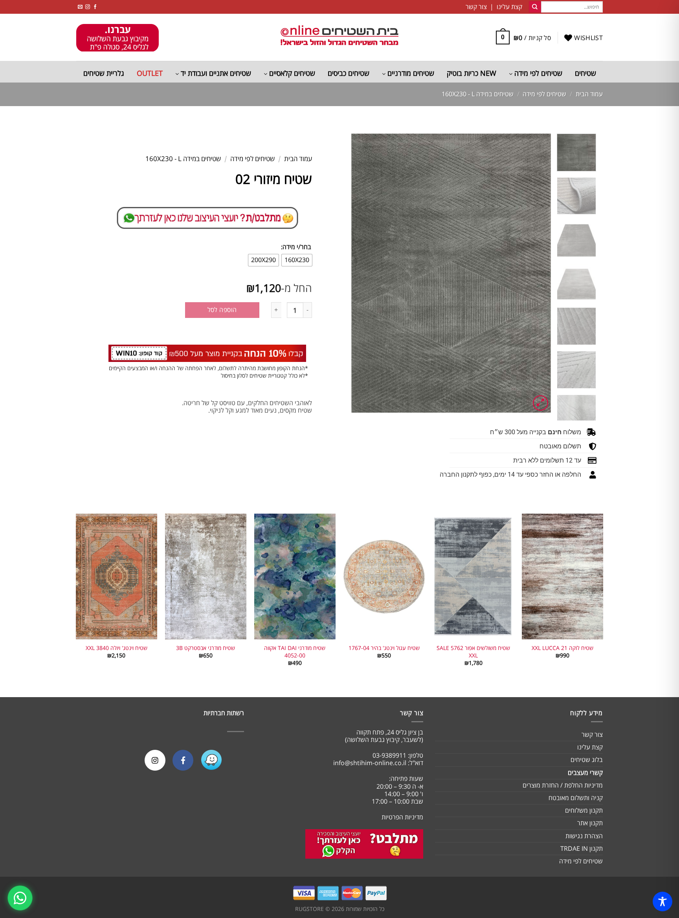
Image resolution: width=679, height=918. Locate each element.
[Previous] (537, 273)
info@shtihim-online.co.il (369, 762)
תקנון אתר (590, 823)
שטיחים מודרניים (409, 73)
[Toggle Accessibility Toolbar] (662, 901)
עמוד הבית (589, 94)
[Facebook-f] (183, 760)
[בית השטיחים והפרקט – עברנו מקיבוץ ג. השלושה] (339, 37)
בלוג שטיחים (587, 759)
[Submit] (535, 7)
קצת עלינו (590, 747)
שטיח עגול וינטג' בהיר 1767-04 (384, 648)
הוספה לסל (222, 309)
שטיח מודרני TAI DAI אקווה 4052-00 (294, 651)
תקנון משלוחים (584, 810)
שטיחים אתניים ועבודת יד (215, 73)
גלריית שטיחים (103, 73)
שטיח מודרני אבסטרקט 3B (205, 648)
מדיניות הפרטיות (402, 817)
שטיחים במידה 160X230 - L (478, 94)
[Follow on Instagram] (87, 7)
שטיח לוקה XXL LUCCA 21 (562, 648)
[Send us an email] (80, 7)
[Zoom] (540, 403)
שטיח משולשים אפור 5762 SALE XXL (473, 651)
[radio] (297, 260)
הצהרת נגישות (584, 836)
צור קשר (592, 734)
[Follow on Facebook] (95, 7)
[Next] (359, 273)
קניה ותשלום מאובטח (576, 797)
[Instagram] (155, 760)
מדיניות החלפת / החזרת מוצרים (563, 785)
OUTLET (150, 73)
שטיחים (585, 73)
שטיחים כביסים (348, 73)
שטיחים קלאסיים (291, 73)
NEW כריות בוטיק (471, 73)
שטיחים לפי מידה (537, 73)
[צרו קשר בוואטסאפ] (20, 898)
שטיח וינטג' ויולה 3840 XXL (116, 648)
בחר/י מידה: (296, 247)
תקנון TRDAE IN (581, 848)
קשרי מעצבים (585, 772)
